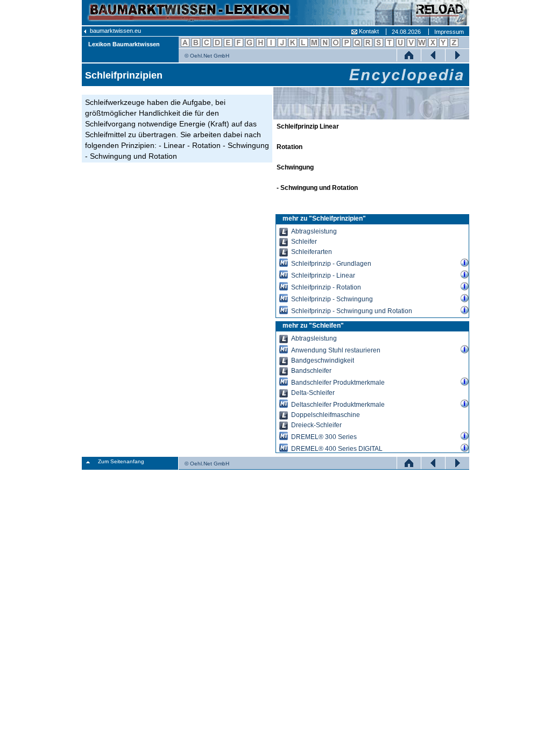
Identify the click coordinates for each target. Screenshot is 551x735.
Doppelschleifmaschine (325, 415)
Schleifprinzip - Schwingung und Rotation (351, 310)
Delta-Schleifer (313, 393)
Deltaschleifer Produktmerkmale (338, 404)
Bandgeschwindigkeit (322, 360)
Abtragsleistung (314, 231)
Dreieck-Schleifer (316, 425)
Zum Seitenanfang (121, 461)
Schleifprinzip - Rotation (326, 287)
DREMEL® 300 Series (324, 436)
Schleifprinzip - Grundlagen (331, 263)
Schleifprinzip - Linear (323, 275)
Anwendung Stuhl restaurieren (335, 350)
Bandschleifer (311, 370)
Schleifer (304, 241)
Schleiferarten (311, 252)
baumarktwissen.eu (114, 30)
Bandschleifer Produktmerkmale (338, 382)
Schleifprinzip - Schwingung (332, 298)
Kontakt (368, 31)
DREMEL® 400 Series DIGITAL (337, 448)
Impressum (449, 32)
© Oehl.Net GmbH (207, 56)
